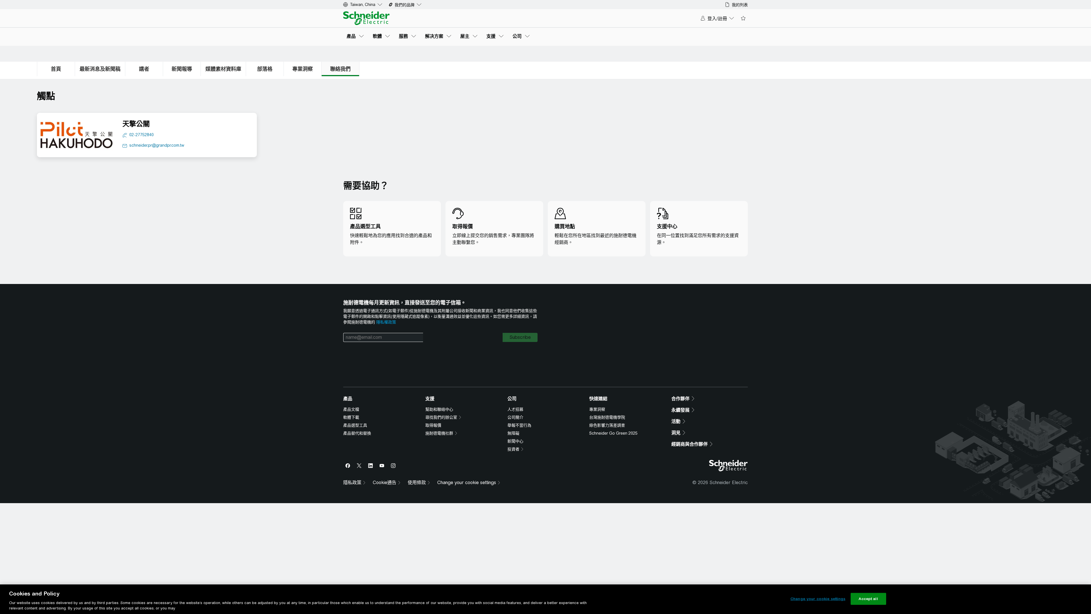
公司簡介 (515, 423)
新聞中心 (515, 447)
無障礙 (513, 439)
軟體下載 (351, 423)
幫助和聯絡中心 (439, 415)
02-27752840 (141, 134)
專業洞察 (597, 415)
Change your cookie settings (818, 599)
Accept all (868, 599)
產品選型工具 (355, 431)
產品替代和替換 (357, 439)
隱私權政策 (386, 322)
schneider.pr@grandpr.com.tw (156, 145)
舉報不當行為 (519, 431)
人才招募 (515, 415)
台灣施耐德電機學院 (607, 423)
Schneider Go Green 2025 (613, 439)
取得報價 (433, 431)
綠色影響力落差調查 (607, 431)
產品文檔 (351, 415)
